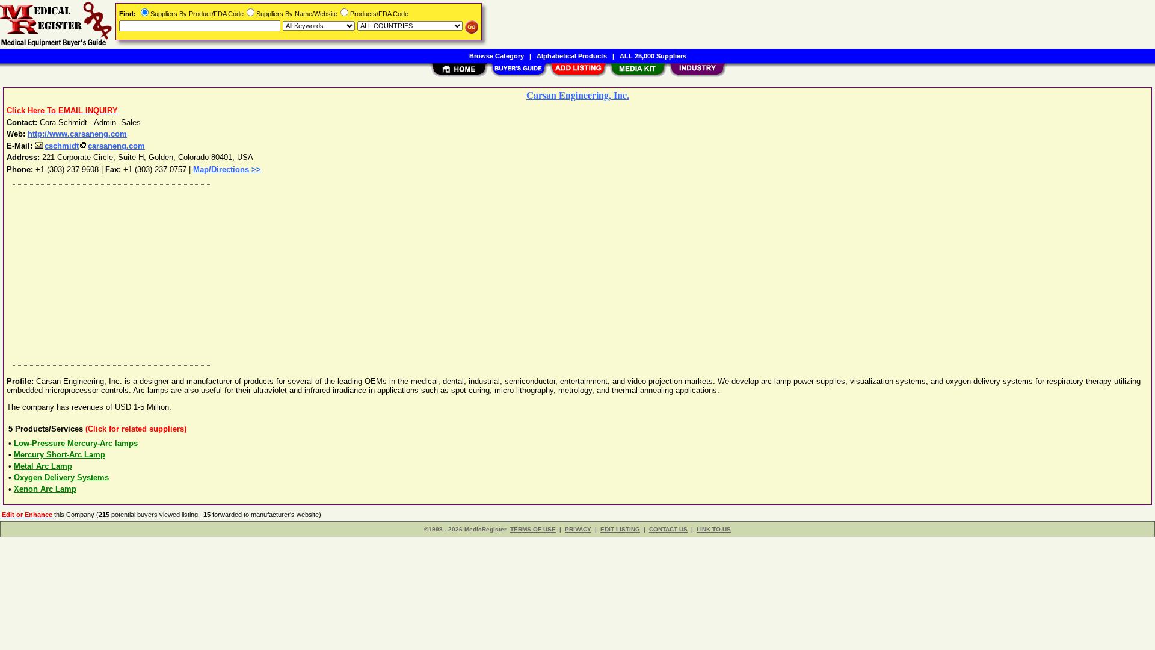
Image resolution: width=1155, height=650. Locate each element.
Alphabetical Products (572, 56)
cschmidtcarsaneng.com (95, 145)
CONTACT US (668, 529)
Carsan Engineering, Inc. (577, 95)
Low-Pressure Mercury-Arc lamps (76, 443)
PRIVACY (578, 529)
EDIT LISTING (620, 529)
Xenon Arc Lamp (45, 489)
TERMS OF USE (533, 529)
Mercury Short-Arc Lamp (59, 454)
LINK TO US (714, 529)
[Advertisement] (369, 272)
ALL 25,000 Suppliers (653, 56)
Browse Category (496, 56)
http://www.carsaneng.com (77, 133)
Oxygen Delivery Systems (61, 477)
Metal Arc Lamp (43, 466)
